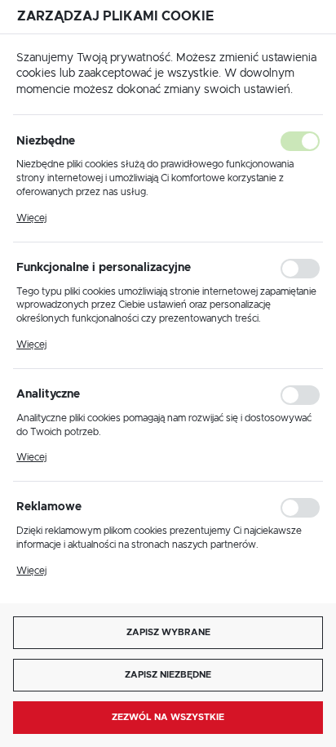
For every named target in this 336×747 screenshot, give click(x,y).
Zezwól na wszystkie (168, 717)
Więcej (31, 218)
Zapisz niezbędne (168, 674)
